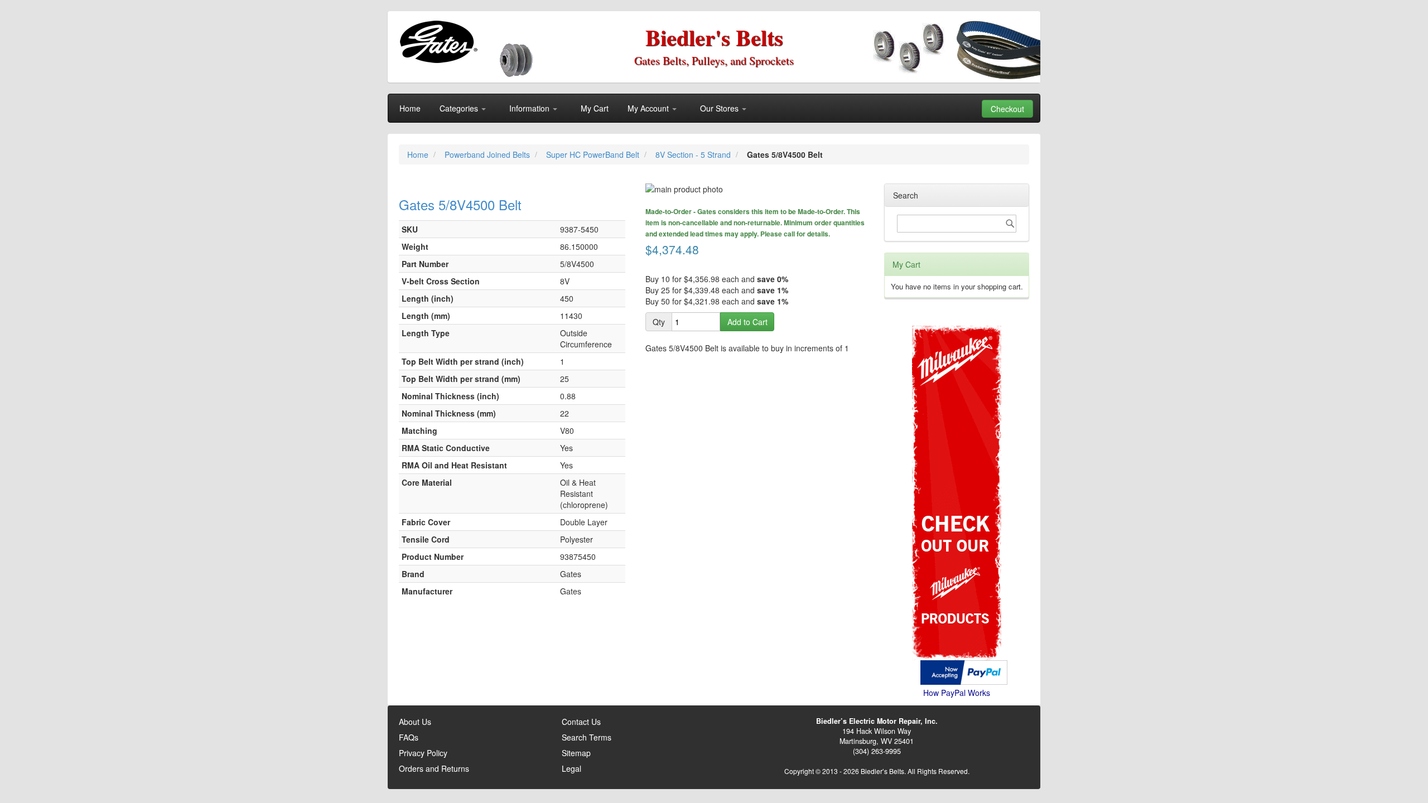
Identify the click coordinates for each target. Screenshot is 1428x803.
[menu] (714, 108)
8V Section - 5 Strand (694, 154)
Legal (571, 768)
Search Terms (586, 737)
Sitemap (576, 752)
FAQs (408, 737)
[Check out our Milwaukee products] (956, 450)
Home (419, 154)
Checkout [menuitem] (1007, 108)
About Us (415, 721)
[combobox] (956, 224)
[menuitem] (410, 108)
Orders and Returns (434, 768)
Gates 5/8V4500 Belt (460, 204)
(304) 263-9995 (877, 751)
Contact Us (581, 721)
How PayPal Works (956, 692)
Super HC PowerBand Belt (593, 154)
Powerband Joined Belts (488, 154)
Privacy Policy (423, 752)
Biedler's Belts (714, 37)
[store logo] (438, 42)
